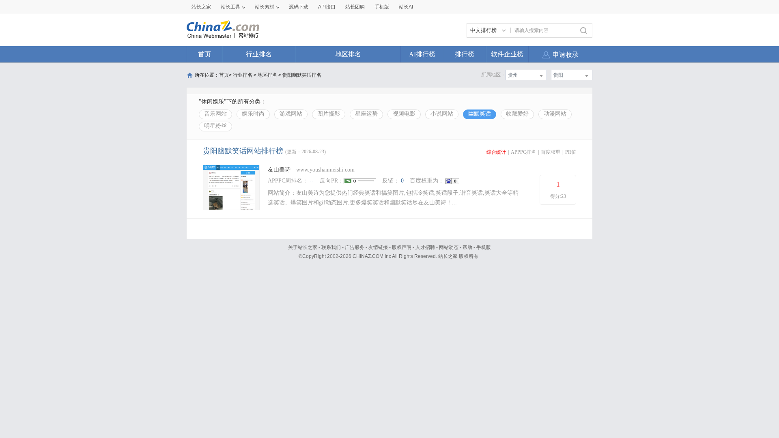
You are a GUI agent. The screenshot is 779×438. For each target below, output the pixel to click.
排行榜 (464, 54)
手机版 (483, 247)
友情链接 (378, 247)
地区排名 (348, 54)
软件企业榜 (507, 54)
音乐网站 (215, 114)
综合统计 (496, 152)
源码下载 (298, 7)
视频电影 (404, 114)
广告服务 (354, 247)
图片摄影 (328, 114)
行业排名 (259, 54)
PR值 (570, 152)
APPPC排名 (523, 152)
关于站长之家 (302, 247)
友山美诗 (279, 170)
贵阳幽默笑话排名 (301, 75)
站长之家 (201, 7)
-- (312, 181)
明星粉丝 (215, 126)
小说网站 (441, 114)
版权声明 (401, 247)
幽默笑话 (479, 114)
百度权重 (550, 152)
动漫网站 (555, 114)
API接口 (327, 7)
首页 (204, 54)
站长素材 (264, 7)
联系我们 (331, 247)
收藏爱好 (517, 114)
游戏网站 (291, 114)
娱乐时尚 (253, 114)
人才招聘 (425, 247)
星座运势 (366, 114)
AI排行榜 (422, 54)
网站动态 (448, 247)
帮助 (467, 247)
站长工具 (230, 7)
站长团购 (355, 7)
